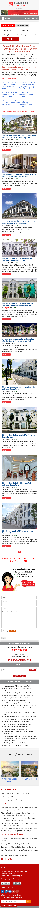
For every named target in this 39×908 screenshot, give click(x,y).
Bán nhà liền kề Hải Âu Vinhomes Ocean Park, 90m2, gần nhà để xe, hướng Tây (19, 222)
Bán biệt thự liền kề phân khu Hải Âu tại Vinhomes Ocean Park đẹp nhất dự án (17, 305)
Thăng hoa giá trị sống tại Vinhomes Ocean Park (20, 736)
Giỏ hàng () (20, 676)
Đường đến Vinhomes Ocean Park (15, 700)
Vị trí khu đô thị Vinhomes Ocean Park (16, 721)
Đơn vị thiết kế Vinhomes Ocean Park (16, 726)
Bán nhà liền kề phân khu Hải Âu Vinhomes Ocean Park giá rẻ (18, 436)
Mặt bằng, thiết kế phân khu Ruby (15, 743)
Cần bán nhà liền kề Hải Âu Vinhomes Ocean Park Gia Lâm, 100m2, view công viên (19, 137)
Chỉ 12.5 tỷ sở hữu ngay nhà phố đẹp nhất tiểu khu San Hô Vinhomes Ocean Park (18, 340)
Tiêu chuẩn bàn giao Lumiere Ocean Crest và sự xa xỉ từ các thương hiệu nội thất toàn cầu (19, 814)
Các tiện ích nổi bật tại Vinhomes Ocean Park (18, 693)
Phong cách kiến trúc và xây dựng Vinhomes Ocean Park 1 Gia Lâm (27, 103)
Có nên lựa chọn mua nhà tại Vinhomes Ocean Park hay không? (10, 85)
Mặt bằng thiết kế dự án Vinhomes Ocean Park (19, 695)
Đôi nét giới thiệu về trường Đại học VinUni (16, 844)
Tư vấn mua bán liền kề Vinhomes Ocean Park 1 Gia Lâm (9, 94)
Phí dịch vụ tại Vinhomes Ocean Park (16, 698)
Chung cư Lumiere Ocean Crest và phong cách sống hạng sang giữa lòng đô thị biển (19, 809)
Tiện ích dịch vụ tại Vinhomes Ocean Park (17, 724)
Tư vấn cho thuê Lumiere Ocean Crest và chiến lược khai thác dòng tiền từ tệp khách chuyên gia (19, 830)
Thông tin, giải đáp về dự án (12, 834)
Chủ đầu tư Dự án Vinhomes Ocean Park (15, 794)
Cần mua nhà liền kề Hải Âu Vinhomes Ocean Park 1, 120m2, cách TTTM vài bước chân (19, 176)
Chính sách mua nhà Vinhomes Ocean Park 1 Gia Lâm (10, 103)
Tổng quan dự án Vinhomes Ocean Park (17, 686)
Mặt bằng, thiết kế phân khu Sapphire (16, 745)
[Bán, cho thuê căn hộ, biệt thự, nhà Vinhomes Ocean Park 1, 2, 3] (19, 8)
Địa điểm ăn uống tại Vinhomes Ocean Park (18, 703)
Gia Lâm (23, 96)
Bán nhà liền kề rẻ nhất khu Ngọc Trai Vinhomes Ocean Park (16, 484)
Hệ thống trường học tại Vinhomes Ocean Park (19, 719)
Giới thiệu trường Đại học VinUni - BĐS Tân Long (20, 716)
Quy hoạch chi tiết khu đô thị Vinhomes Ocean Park (19, 847)
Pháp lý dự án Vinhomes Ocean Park (16, 729)
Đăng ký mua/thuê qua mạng (19, 660)
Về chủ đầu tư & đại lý (10, 789)
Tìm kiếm (10, 39)
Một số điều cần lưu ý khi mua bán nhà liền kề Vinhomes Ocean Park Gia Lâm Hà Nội (27, 85)
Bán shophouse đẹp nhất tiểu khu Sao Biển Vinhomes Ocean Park (18, 388)
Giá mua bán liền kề (26, 93)
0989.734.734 (31, 18)
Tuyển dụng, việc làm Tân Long (11, 800)
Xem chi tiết (6, 149)
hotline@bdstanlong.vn (14, 876)
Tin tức (4, 803)
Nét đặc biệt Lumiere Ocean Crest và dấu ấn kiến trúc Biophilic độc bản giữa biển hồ (18, 819)
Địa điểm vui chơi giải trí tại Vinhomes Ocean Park (20, 705)
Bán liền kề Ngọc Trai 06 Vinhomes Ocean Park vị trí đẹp (17, 532)
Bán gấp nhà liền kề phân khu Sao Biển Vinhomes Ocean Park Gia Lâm (17, 259)
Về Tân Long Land (7, 797)
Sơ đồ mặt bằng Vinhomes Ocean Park (14, 855)
